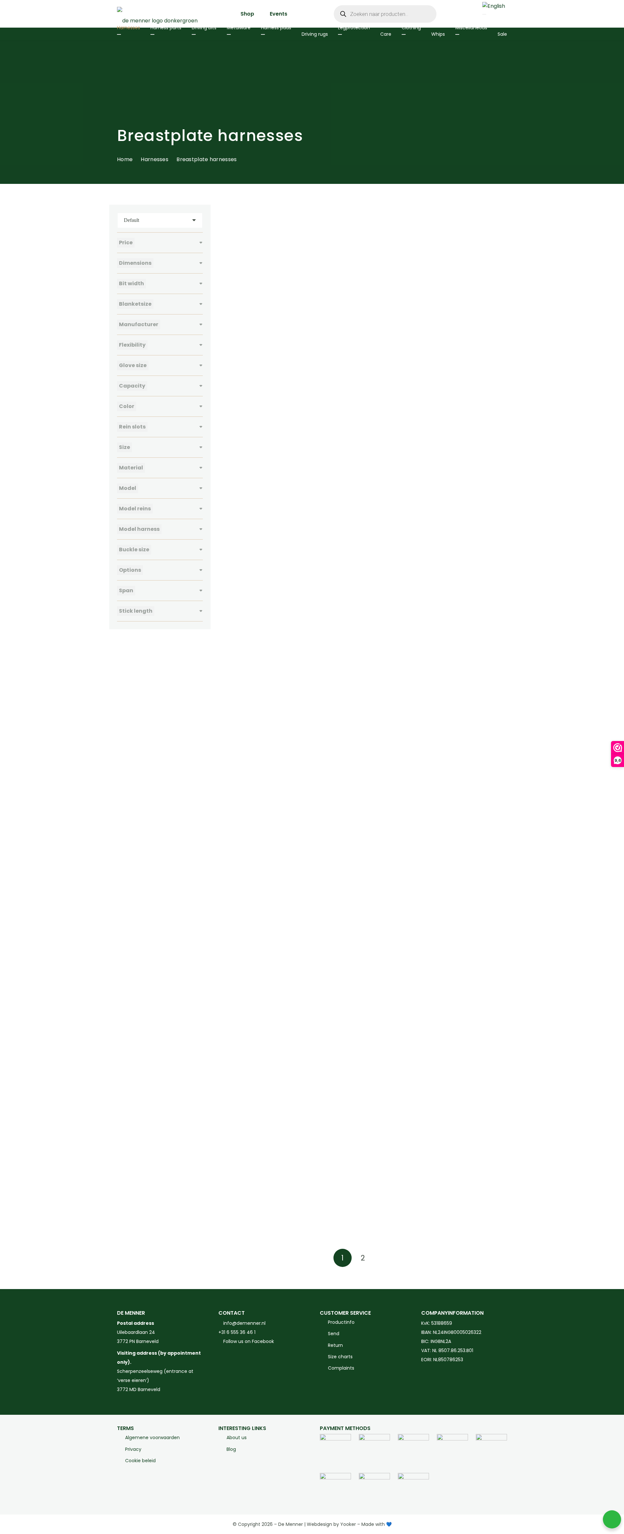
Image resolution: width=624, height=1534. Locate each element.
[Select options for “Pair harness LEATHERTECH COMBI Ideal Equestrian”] (498, 443)
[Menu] (484, 14)
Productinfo (341, 1322)
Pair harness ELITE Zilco (450, 277)
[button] (295, 312)
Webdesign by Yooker (331, 1524)
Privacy (133, 1449)
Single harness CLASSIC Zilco (254, 802)
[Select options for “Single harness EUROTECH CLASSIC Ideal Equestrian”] (295, 967)
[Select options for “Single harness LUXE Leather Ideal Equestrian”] (498, 1098)
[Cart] (465, 14)
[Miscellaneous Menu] (457, 34)
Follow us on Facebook (248, 1341)
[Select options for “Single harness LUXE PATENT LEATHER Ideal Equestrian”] (397, 1229)
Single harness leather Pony (355, 1063)
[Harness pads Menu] (263, 34)
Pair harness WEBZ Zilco (350, 670)
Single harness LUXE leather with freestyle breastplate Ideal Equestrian (259, 1204)
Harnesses (154, 159)
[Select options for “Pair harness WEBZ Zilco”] (397, 705)
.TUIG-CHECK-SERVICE (247, 277)
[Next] (383, 1258)
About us (237, 1437)
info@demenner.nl (244, 1323)
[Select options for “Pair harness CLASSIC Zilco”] (397, 312)
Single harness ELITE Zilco (453, 802)
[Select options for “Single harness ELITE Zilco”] (498, 836)
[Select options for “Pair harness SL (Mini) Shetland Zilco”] (498, 574)
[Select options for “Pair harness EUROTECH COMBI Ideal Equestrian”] (295, 443)
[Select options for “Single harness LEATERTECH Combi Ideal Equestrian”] (295, 1098)
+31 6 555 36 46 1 (236, 1332)
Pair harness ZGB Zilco (449, 670)
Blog (231, 1449)
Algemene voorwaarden (152, 1437)
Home (125, 159)
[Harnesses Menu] (119, 34)
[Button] (451, 14)
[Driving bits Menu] (194, 34)
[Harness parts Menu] (152, 34)
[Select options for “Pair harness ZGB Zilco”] (498, 705)
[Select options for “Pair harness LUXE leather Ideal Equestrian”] (295, 574)
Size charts (340, 1356)
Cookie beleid (140, 1460)
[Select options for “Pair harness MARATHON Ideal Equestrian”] (397, 574)
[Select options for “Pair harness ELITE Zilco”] (498, 312)
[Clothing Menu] (404, 34)
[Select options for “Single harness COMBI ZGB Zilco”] (397, 836)
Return (335, 1345)
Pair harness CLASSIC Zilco (353, 277)
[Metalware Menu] (229, 34)
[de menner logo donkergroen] (157, 14)
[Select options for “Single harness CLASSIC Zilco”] (295, 836)
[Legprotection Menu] (340, 34)
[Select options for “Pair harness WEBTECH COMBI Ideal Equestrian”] (295, 705)
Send (333, 1333)
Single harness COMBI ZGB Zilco (360, 802)
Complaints (341, 1368)
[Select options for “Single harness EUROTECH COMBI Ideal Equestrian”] (397, 967)
